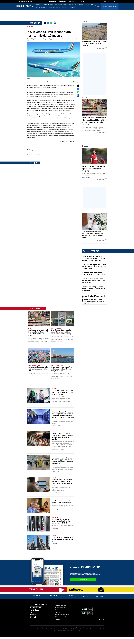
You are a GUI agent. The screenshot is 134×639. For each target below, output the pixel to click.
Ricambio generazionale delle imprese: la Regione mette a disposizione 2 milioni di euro (62, 481)
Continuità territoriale (37, 154)
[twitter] (17, 1)
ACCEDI (116, 1)
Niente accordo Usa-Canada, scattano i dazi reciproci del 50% (93, 273)
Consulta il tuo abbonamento (36, 596)
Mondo (60, 4)
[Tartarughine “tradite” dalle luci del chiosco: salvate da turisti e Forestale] (94, 31)
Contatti (57, 612)
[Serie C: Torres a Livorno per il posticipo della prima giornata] (94, 156)
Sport (76, 4)
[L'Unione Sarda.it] (24, 6)
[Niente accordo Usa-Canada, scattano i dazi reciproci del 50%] (39, 355)
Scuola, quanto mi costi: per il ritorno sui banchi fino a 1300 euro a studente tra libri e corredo (94, 121)
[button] (45, 23)
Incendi (50, 7)
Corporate (57, 619)
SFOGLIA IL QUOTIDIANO (110, 6)
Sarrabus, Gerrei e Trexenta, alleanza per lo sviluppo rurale (62, 502)
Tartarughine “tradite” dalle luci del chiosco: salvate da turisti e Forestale (94, 43)
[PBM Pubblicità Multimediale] (82, 1)
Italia (56, 4)
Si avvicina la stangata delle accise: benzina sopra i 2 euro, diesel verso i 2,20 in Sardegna (94, 266)
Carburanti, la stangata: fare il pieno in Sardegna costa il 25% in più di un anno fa (93, 288)
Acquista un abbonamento (53, 596)
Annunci (81, 4)
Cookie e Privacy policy (60, 605)
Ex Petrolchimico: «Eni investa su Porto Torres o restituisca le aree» (62, 539)
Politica (65, 4)
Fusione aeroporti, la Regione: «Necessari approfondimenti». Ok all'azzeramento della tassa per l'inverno (62, 460)
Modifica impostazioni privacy (62, 614)
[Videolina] (51, 1)
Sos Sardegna (56, 7)
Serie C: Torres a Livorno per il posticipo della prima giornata (94, 168)
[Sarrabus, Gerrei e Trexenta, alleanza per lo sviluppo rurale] (38, 505)
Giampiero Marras (86, 177)
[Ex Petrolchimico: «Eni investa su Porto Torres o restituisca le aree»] (38, 542)
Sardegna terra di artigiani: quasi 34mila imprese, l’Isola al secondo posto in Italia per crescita (62, 436)
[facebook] (19, 1)
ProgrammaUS (39, 4)
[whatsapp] (21, 1)
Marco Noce (84, 292)
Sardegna (50, 4)
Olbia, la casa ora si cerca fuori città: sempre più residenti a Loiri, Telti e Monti (93, 280)
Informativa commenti (60, 616)
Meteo (92, 4)
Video (45, 4)
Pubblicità (57, 609)
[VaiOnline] (73, 1)
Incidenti (64, 7)
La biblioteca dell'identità (70, 596)
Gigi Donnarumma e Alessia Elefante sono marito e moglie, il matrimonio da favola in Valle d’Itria (93, 234)
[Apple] (92, 609)
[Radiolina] (62, 1)
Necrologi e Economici (60, 607)
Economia (71, 4)
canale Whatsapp (74, 82)
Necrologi (87, 4)
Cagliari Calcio (72, 7)
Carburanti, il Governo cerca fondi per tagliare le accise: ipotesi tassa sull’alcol (61, 521)
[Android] (92, 613)
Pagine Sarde (99, 596)
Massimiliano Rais (86, 303)
